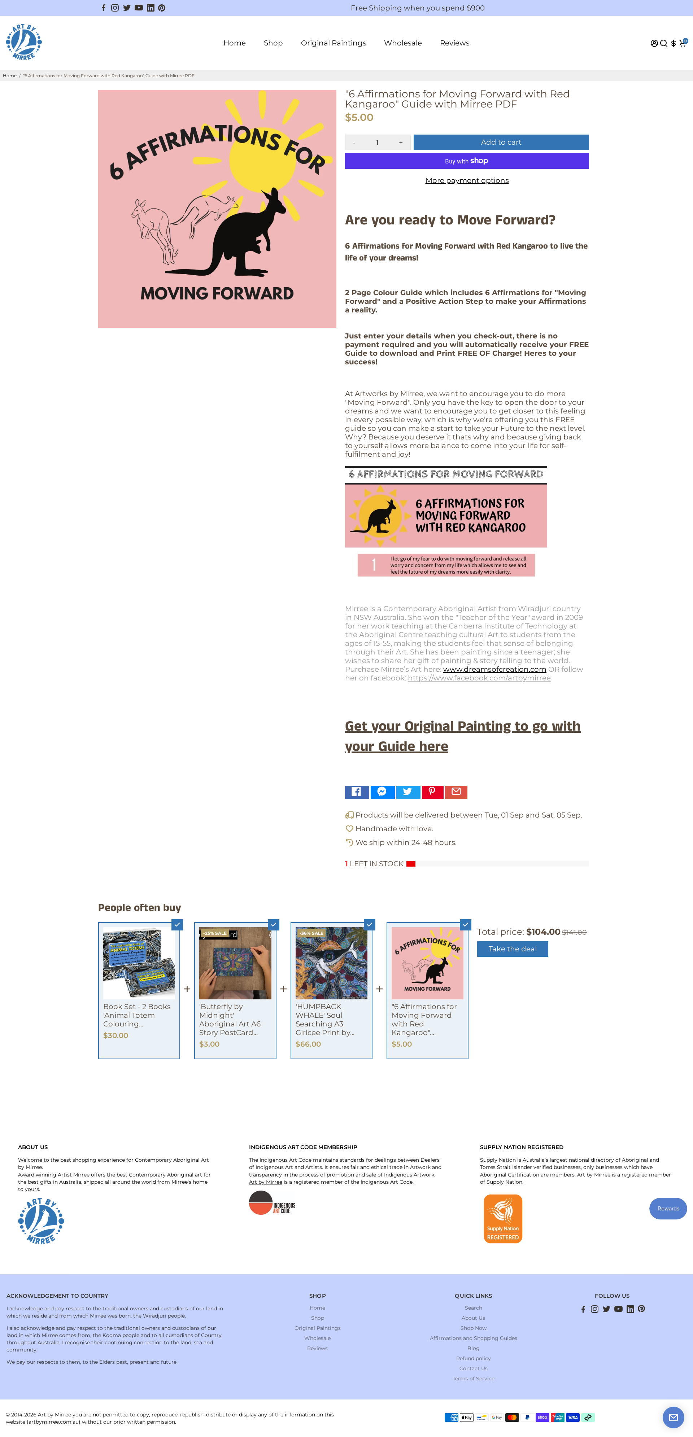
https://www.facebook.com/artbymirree (479, 678)
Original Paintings (333, 43)
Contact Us (473, 1368)
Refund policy (473, 1358)
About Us (473, 1318)
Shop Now (474, 1328)
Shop (273, 43)
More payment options (467, 180)
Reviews (455, 43)
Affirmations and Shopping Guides (473, 1338)
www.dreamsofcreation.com (494, 669)
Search (473, 1308)
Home (234, 43)
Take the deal (513, 949)
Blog (473, 1348)
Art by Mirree (265, 1182)
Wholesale (403, 43)
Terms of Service (473, 1378)
